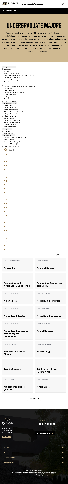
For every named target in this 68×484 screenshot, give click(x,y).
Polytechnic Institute (10, 127)
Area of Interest (9, 67)
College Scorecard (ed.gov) (49, 474)
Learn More (17, 264)
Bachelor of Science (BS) (11, 144)
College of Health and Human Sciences (16, 112)
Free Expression (36, 474)
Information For (9, 457)
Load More (33, 399)
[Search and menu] (64, 4)
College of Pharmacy (10, 116)
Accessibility (5, 474)
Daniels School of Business (12, 122)
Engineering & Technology (12, 78)
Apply (5, 452)
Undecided (7, 99)
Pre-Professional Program (12, 146)
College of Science (9, 118)
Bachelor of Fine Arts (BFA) (12, 142)
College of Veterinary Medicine (13, 120)
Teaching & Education (10, 97)
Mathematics (8, 88)
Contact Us (45, 476)
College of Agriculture (10, 105)
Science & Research (10, 95)
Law (5, 84)
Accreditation (61, 474)
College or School (9, 103)
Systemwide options (43, 433)
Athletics (6, 71)
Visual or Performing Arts (12, 101)
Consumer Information (26, 476)
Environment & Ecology (11, 80)
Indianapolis (7, 131)
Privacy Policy (37, 476)
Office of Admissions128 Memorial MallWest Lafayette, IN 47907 (9, 430)
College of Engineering (11, 110)
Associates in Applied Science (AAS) (15, 137)
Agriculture (7, 69)
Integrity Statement (26, 474)
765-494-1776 (6, 437)
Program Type (8, 135)
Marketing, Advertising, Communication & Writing (19, 86)
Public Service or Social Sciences (14, 92)
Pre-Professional (9, 90)
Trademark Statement (49, 472)
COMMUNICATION (9, 462)
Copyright (15, 472)
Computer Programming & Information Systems (19, 75)
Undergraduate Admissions (32, 3)
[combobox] (34, 150)
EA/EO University (15, 474)
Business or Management (11, 73)
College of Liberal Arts (11, 114)
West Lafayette (8, 133)
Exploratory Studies (10, 124)
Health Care (7, 82)
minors (51, 39)
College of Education (10, 107)
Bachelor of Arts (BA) (10, 140)
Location (7, 129)
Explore (6, 447)
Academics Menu (7, 10)
